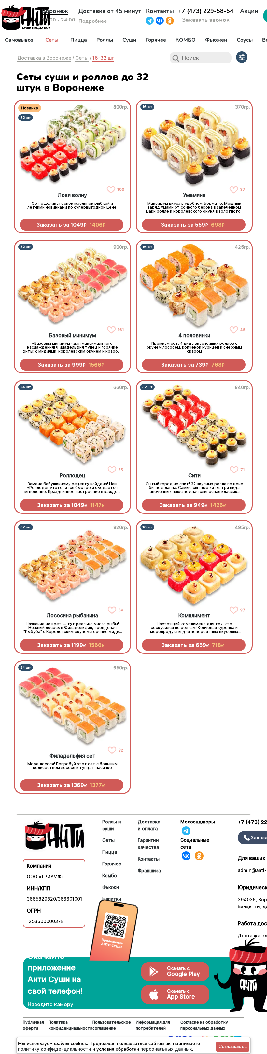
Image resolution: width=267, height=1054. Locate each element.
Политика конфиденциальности (70, 1025)
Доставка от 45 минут (109, 11)
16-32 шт (103, 58)
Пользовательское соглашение (111, 1025)
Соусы (245, 40)
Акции (249, 11)
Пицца (78, 40)
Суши (129, 40)
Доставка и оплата (149, 825)
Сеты (51, 40)
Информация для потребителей (153, 1025)
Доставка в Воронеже (44, 58)
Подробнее (92, 21)
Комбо (109, 875)
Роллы (104, 40)
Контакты (160, 11)
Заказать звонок (206, 20)
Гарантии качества (148, 843)
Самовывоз (19, 40)
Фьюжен (216, 40)
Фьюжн (110, 887)
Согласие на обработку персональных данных (204, 1025)
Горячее (156, 40)
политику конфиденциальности (54, 1049)
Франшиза (149, 870)
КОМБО (186, 40)
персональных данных (166, 1049)
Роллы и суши (111, 825)
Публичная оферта (33, 1025)
